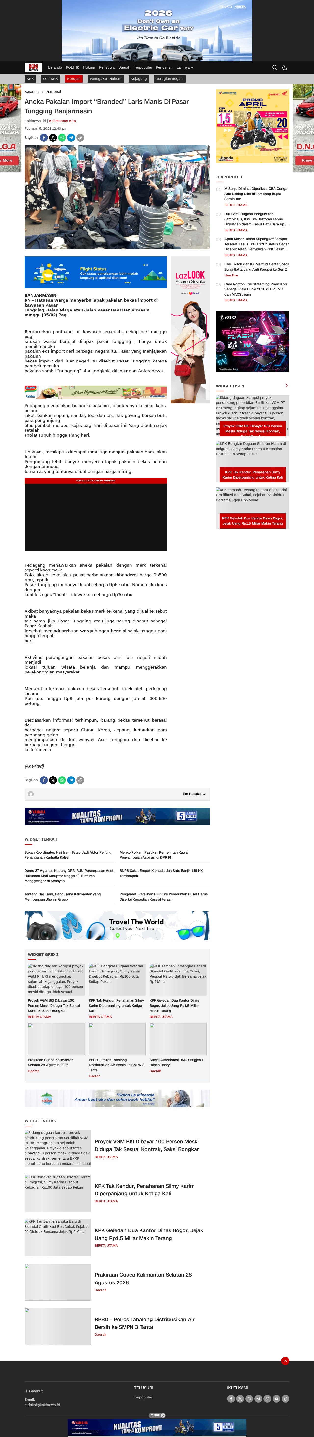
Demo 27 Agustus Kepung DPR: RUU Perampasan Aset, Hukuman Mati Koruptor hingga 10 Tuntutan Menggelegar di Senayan (69, 875)
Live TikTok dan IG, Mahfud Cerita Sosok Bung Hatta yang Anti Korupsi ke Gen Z (256, 267)
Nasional (53, 92)
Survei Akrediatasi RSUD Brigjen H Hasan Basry (177, 1062)
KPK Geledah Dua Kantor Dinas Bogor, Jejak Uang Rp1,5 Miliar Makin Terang (174, 1005)
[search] (275, 67)
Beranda (32, 92)
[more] (286, 386)
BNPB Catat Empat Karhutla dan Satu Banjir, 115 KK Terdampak (161, 873)
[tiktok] (285, 1399)
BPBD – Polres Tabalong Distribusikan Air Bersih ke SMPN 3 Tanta (116, 1065)
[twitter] (53, 138)
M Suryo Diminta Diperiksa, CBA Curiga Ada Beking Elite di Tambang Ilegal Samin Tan (255, 193)
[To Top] (285, 1361)
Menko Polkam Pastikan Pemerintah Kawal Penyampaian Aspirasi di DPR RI (154, 855)
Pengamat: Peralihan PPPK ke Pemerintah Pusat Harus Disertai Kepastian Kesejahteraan (164, 897)
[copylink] (80, 138)
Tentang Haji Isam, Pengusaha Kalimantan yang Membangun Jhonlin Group (63, 897)
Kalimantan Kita (62, 121)
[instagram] (267, 1399)
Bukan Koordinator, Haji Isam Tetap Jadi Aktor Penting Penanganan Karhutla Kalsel (68, 855)
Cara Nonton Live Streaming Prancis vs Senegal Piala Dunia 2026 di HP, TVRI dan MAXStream (255, 289)
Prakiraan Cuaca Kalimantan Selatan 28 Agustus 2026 (50, 1062)
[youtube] (276, 1399)
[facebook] (44, 138)
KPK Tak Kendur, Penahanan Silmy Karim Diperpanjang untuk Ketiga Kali (116, 1005)
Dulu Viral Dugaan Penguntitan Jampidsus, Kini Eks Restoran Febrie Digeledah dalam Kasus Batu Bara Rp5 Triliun (255, 222)
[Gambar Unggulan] (117, 248)
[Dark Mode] (284, 67)
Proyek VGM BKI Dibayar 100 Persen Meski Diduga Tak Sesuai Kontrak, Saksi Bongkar (54, 1005)
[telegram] (71, 138)
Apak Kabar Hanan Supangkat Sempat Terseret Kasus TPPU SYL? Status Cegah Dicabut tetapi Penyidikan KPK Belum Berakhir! (256, 247)
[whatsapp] (62, 138)
